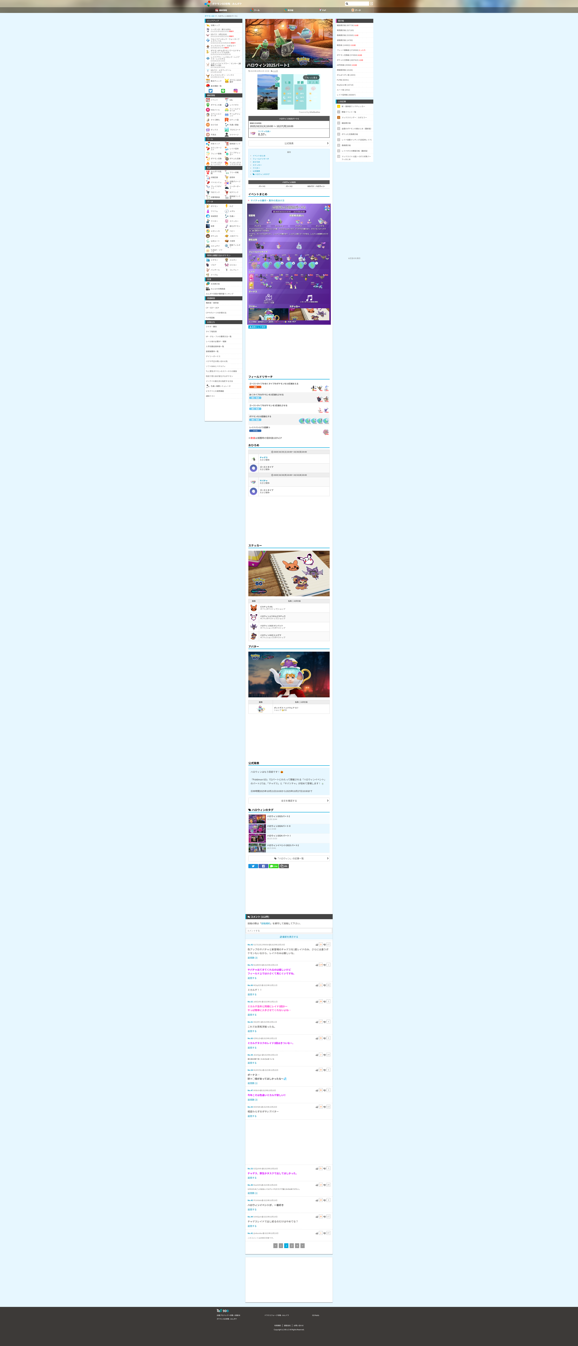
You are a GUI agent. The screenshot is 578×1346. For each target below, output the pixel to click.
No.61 (250, 1022)
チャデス (264, 457)
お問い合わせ (299, 1325)
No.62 (250, 1001)
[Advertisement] (289, 350)
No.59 (250, 1054)
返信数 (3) (253, 957)
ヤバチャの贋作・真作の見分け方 (267, 200)
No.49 (250, 1185)
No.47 (250, 1090)
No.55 (250, 1107)
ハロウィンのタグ (262, 174)
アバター (256, 168)
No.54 (250, 1070)
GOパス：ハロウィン (316, 186)
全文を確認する (289, 800)
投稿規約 (265, 923)
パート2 (289, 186)
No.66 (250, 985)
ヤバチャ (264, 480)
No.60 (250, 1038)
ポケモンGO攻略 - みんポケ (227, 3)
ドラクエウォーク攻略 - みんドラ (276, 1315)
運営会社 (287, 1325)
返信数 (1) (253, 1083)
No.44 (250, 1216)
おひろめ (256, 161)
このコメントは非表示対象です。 (261, 1238)
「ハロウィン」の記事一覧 (290, 858)
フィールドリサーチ (261, 158)
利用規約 (277, 1325)
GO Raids (315, 1315)
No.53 (250, 1168)
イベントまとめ (259, 155)
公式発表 (289, 143)
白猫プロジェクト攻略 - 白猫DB (228, 1315)
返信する (252, 977)
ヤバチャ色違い (264, 131)
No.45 (250, 1200)
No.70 (250, 965)
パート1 (262, 186)
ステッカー (257, 165)
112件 (275, 71)
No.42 (250, 1233)
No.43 (250, 944)
